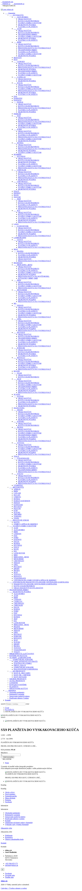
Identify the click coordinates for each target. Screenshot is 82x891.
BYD (15, 60)
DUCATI (17, 495)
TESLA (16, 456)
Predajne (8, 800)
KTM (16, 510)
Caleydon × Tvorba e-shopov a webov (14, 888)
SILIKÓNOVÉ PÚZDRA (27, 25)
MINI (17, 280)
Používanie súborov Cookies (19, 698)
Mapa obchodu (10, 798)
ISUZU (16, 195)
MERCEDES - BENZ (23, 265)
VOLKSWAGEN (21, 458)
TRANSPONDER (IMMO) (27, 34)
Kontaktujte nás (7, 2)
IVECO (16, 191)
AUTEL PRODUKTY (17, 681)
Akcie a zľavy (10, 792)
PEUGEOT (19, 332)
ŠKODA (18, 427)
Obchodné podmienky (16, 692)
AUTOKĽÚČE (16, 15)
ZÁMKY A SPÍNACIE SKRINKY (26, 524)
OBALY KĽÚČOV (24, 19)
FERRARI (17, 114)
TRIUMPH (17, 514)
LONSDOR (13, 683)
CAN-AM (17, 493)
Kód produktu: (6, 750)
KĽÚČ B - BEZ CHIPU (22, 673)
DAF (15, 96)
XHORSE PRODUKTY (17, 679)
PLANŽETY (13, 686)
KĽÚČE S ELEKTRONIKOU (28, 21)
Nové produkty (10, 794)
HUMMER (17, 154)
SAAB (18, 373)
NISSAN (18, 305)
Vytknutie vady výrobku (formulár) (17, 824)
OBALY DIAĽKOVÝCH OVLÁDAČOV (28, 588)
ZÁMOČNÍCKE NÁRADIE (21, 659)
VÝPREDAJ (18, 485)
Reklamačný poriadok (16, 694)
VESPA (16, 518)
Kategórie (10, 13)
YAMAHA (17, 516)
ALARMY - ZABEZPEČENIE (20, 657)
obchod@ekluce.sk (11, 865)
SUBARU (19, 421)
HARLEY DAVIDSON (22, 501)
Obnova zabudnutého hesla (14, 839)
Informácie (10, 690)
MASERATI (18, 263)
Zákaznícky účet (6, 828)
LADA (16, 224)
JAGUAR (17, 197)
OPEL (17, 319)
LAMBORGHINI (20, 238)
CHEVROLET (21, 181)
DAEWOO (17, 100)
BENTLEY (18, 58)
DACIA (18, 83)
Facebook (8, 802)
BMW (17, 42)
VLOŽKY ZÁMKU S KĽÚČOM (29, 23)
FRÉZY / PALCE (20, 665)
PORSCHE (19, 348)
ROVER (17, 371)
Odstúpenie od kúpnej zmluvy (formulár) (19, 822)
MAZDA (18, 251)
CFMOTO (17, 497)
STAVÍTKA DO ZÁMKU (23, 663)
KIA (17, 210)
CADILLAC (20, 77)
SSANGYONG (19, 408)
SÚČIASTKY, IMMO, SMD (28, 278)
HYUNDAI (19, 156)
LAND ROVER (21, 226)
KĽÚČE (17, 522)
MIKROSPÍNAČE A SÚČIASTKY (21, 654)
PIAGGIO (17, 508)
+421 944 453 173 (11, 863)
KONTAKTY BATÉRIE (18, 685)
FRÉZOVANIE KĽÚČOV (18, 688)
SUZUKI (18, 396)
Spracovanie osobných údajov (19, 696)
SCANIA (17, 394)
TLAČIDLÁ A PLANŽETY (28, 27)
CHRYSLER (20, 170)
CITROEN (19, 61)
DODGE (18, 102)
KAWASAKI (18, 505)
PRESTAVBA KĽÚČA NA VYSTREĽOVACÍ (34, 48)
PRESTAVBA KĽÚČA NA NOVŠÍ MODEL (33, 276)
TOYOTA (19, 443)
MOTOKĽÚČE (16, 487)
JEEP (17, 199)
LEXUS (18, 239)
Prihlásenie (8, 835)
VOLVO (18, 474)
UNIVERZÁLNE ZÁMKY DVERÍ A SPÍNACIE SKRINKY (35, 580)
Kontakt (8, 700)
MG (15, 303)
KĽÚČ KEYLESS (20, 677)
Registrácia (9, 837)
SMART (18, 410)
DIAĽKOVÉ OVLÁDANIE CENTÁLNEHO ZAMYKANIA (35, 584)
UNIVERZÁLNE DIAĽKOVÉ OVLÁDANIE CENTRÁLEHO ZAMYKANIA (39, 582)
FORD (18, 129)
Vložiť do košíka (7, 757)
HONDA (18, 143)
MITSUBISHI (20, 290)
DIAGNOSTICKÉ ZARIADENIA (26, 669)
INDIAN (17, 503)
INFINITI (17, 193)
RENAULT (19, 358)
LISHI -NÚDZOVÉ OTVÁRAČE (26, 661)
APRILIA (17, 489)
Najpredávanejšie (11, 796)
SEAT (17, 379)
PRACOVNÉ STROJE (19, 520)
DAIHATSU (18, 98)
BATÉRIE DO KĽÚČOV (18, 656)
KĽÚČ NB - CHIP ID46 (22, 675)
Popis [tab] (7, 763)
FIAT (17, 116)
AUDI (17, 29)
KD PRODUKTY (17, 671)
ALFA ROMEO (21, 17)
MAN (16, 249)
